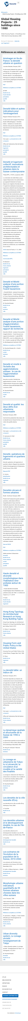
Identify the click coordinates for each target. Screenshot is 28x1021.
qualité (5, 99)
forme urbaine (7, 266)
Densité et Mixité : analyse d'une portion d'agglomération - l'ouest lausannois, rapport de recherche (13, 324)
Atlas (4, 977)
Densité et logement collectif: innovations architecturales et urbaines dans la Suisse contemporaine (14, 167)
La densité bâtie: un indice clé (12, 671)
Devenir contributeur (10, 995)
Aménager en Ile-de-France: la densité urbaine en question (12, 60)
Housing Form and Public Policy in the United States (12, 645)
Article (5, 249)
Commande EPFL (8, 258)
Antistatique (18, 1013)
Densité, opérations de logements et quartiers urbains (14, 456)
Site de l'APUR (7, 544)
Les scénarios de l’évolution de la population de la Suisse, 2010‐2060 (12, 855)
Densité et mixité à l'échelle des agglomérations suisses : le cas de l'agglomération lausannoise (12, 370)
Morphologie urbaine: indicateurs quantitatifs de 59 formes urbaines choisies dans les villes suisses (13, 889)
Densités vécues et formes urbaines (12, 491)
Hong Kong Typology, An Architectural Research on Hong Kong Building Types (13, 615)
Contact (5, 992)
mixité (4, 307)
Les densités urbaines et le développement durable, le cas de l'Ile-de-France (13, 824)
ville (4, 101)
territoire (5, 309)
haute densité (6, 94)
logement (6, 43)
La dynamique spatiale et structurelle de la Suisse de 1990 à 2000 (14, 734)
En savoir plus (7, 989)
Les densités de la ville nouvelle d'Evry (14, 798)
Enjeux (4, 986)
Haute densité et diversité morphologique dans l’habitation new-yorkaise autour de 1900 (13, 579)
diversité (5, 555)
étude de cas (6, 92)
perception (6, 97)
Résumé (5, 255)
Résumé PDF (6, 471)
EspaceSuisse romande (9, 999)
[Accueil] (10, 4)
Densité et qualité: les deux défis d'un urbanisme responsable (13, 408)
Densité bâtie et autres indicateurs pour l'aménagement (14, 111)
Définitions (6, 983)
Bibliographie (4, 12)
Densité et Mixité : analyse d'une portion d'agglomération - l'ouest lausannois (13, 285)
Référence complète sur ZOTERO (12, 87)
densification (6, 476)
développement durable (9, 840)
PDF (4, 84)
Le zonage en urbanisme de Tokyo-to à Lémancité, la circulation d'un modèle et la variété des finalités (13, 765)
